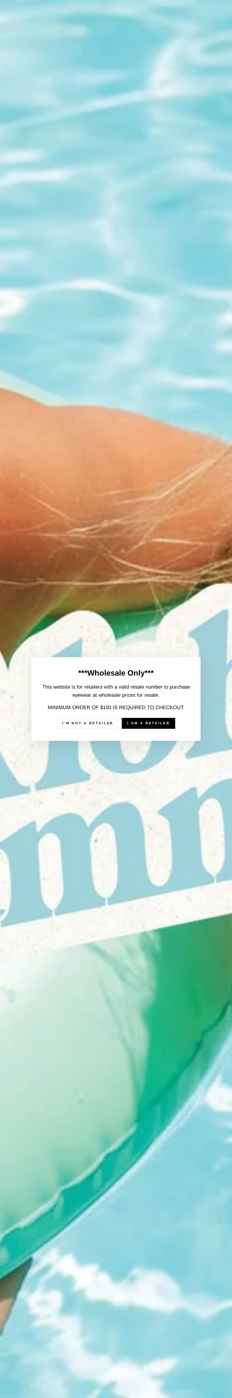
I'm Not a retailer (87, 723)
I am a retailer (148, 723)
